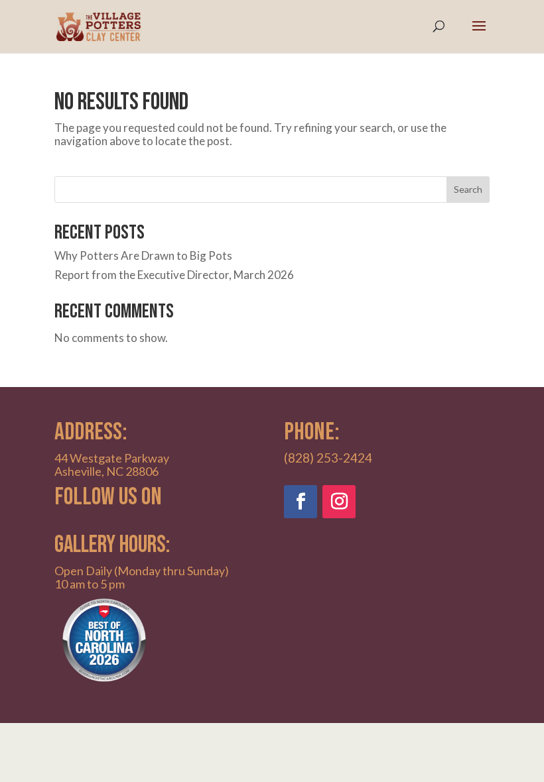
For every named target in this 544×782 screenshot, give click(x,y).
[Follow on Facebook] (300, 501)
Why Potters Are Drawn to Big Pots (143, 255)
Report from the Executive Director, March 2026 (174, 275)
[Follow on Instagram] (339, 501)
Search (468, 189)
